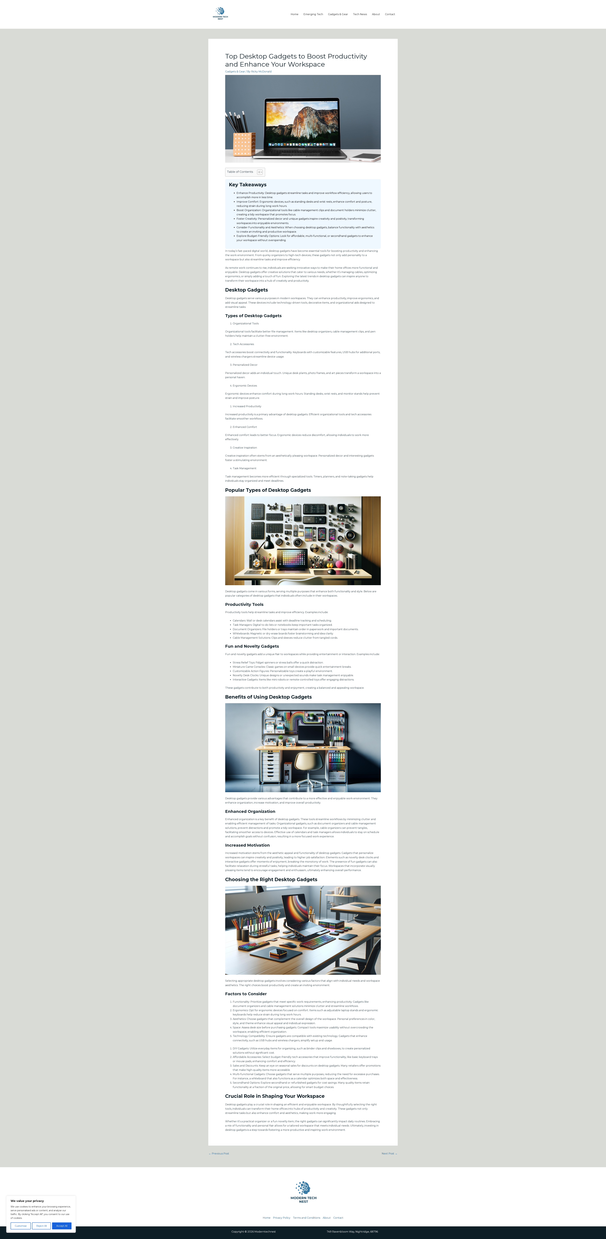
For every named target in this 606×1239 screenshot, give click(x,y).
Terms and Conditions (306, 1217)
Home (294, 14)
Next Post (389, 1153)
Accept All (61, 1225)
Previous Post (219, 1153)
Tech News (360, 14)
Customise (21, 1225)
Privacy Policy (281, 1217)
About (376, 14)
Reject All (41, 1225)
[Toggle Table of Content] (258, 172)
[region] (41, 1214)
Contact (390, 14)
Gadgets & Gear (338, 14)
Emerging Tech (313, 14)
